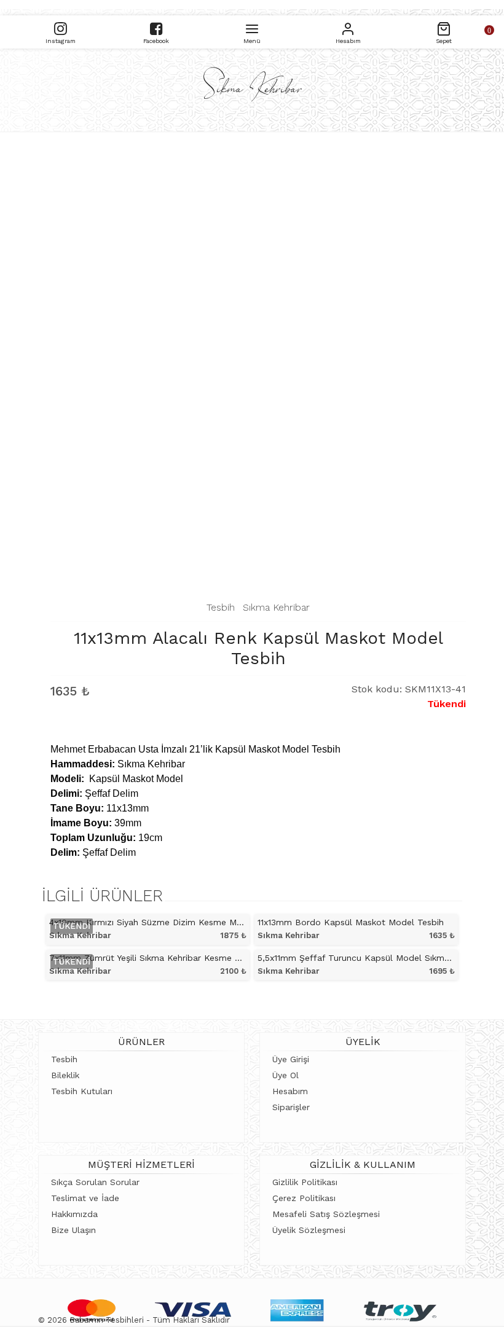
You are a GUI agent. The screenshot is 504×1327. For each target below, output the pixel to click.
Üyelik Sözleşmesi (308, 1230)
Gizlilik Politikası (304, 1182)
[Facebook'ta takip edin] (156, 27)
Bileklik (65, 1075)
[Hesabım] (347, 27)
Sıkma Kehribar (276, 607)
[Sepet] (443, 27)
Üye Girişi (290, 1059)
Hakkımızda (74, 1214)
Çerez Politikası (304, 1198)
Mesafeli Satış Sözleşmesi (326, 1214)
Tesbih (221, 607)
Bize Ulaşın (73, 1230)
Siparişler (291, 1107)
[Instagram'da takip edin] (60, 27)
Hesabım (290, 1091)
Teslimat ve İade (85, 1198)
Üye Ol (285, 1075)
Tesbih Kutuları (81, 1091)
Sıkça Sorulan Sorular (95, 1182)
